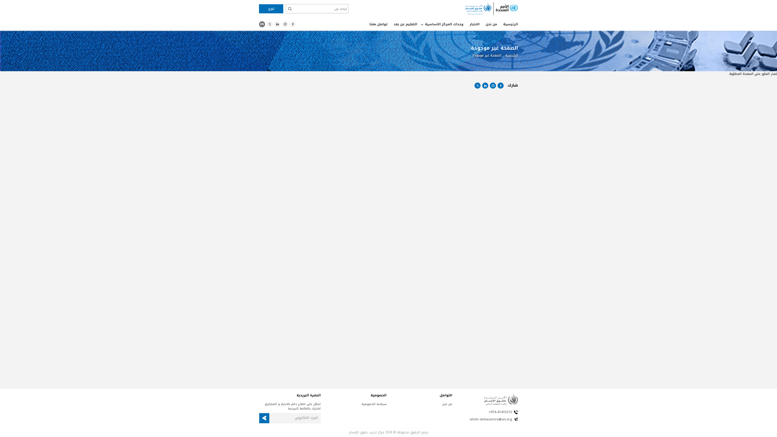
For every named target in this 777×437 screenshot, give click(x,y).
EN (262, 24)
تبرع (271, 8)
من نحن (491, 24)
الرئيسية (510, 24)
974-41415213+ (500, 412)
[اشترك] (264, 418)
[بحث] (290, 9)
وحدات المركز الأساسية (444, 24)
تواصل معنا (378, 24)
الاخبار (474, 24)
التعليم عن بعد (405, 24)
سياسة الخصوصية (374, 404)
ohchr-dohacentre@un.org (491, 419)
